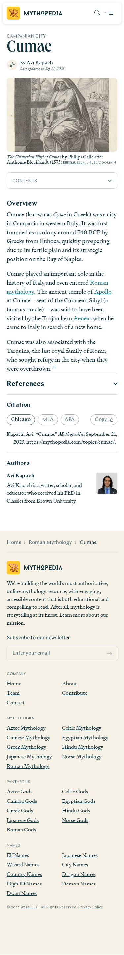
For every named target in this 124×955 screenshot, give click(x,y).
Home (14, 542)
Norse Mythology (82, 756)
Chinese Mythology (28, 737)
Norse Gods (75, 820)
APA (70, 419)
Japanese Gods (23, 820)
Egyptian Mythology (85, 737)
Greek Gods (20, 810)
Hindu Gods (76, 810)
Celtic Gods (75, 791)
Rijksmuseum (74, 163)
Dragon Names (79, 874)
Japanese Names (80, 855)
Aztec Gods (19, 791)
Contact (16, 702)
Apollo (103, 291)
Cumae (88, 542)
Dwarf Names (22, 893)
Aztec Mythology (26, 727)
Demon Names (79, 883)
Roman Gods (21, 829)
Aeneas (82, 318)
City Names (75, 864)
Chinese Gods (22, 801)
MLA (48, 419)
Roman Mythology (50, 542)
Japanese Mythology (29, 756)
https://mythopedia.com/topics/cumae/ (70, 441)
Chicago (21, 419)
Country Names (24, 874)
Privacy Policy (90, 907)
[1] (54, 367)
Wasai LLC (30, 907)
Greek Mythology (26, 747)
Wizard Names (23, 864)
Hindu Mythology (82, 747)
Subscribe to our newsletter (38, 638)
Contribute (74, 692)
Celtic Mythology (81, 727)
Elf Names (18, 855)
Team (13, 692)
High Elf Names (24, 883)
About (69, 683)
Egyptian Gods (78, 801)
